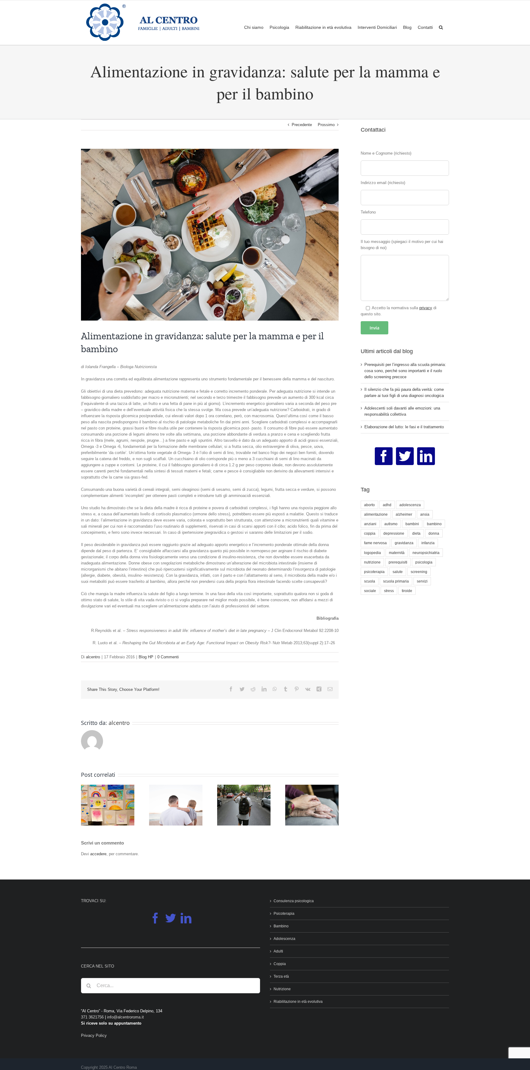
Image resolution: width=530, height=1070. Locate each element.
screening (419, 572)
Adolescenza (284, 939)
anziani (370, 524)
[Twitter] (405, 456)
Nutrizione (282, 989)
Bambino (281, 926)
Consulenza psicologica (294, 901)
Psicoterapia (284, 913)
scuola (369, 581)
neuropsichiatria (426, 553)
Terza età (281, 976)
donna (433, 533)
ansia (424, 514)
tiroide (407, 591)
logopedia (372, 553)
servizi (422, 581)
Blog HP (146, 657)
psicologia (423, 562)
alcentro (93, 657)
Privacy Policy (94, 1035)
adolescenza (410, 505)
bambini (412, 524)
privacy (425, 308)
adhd (387, 505)
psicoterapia (374, 572)
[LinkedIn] (426, 456)
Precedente (302, 124)
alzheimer (404, 514)
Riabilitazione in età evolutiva (298, 1001)
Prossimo (326, 124)
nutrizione (372, 562)
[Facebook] (384, 456)
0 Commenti (168, 657)
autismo (391, 524)
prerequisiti (398, 562)
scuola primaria (396, 581)
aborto (369, 505)
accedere (98, 854)
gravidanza (404, 543)
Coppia (280, 964)
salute (398, 572)
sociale (370, 591)
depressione (393, 533)
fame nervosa (375, 543)
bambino (434, 524)
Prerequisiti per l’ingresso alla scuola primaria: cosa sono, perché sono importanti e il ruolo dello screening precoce (405, 370)
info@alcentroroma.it (125, 1017)
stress (389, 591)
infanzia (428, 543)
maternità (397, 553)
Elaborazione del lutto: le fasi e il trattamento (404, 427)
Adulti (278, 951)
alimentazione (376, 514)
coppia (369, 533)
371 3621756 (92, 1017)
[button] (441, 27)
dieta (416, 533)
